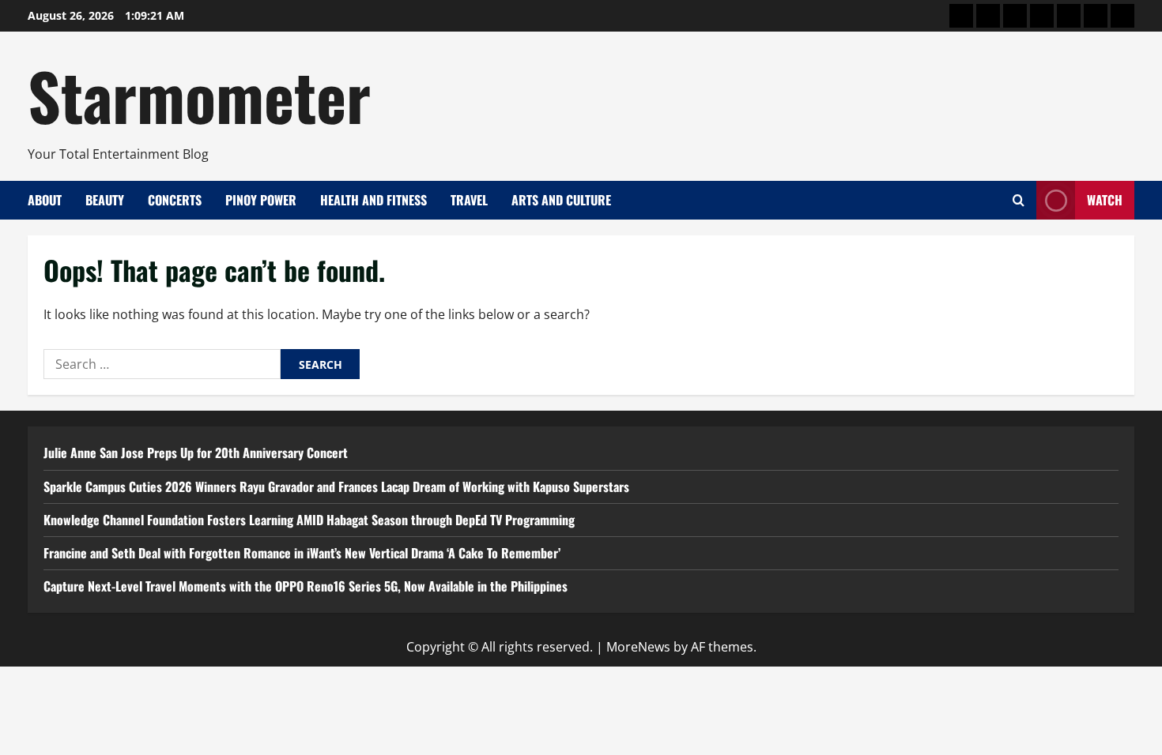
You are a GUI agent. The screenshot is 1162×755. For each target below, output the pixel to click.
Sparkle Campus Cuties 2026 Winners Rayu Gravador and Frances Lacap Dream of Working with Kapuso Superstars (336, 486)
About (45, 199)
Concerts (175, 199)
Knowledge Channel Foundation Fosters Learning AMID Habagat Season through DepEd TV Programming (309, 519)
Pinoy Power (260, 199)
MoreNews (638, 646)
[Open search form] (1018, 200)
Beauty (104, 199)
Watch (1104, 199)
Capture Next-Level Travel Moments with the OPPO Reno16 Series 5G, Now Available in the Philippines (305, 586)
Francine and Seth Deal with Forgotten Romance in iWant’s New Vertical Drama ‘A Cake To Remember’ (301, 552)
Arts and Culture (561, 199)
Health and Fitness (373, 199)
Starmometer (199, 94)
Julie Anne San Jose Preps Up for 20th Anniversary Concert (195, 452)
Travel (469, 199)
